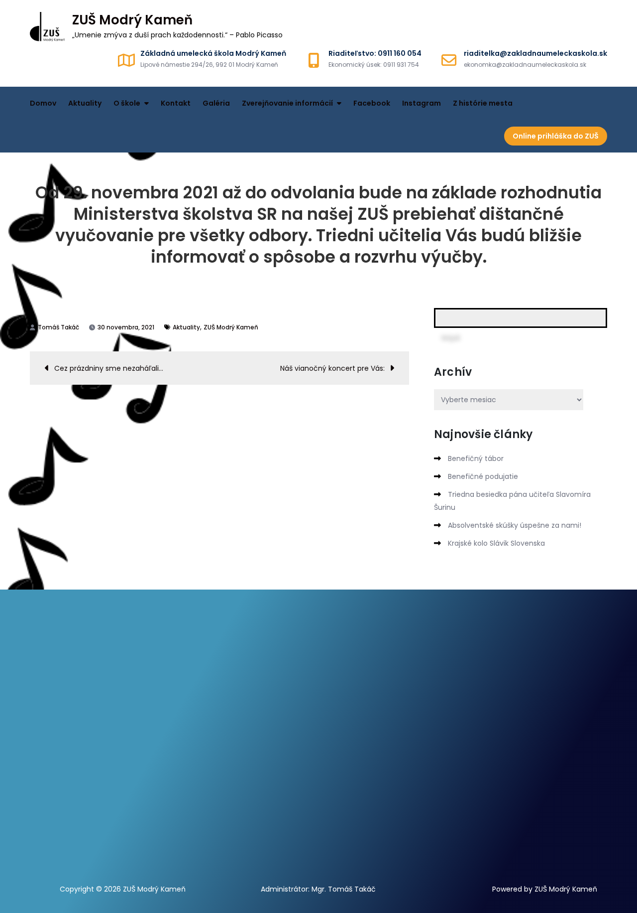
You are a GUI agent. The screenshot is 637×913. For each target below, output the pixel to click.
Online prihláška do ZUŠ (556, 136)
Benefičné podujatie (483, 476)
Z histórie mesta (483, 103)
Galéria (216, 103)
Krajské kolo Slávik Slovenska (496, 543)
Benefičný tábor (476, 458)
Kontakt (176, 103)
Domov (43, 103)
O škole (126, 103)
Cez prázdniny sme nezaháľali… (108, 368)
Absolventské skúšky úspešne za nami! (514, 525)
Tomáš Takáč (58, 327)
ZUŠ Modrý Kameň (132, 20)
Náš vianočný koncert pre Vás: (332, 368)
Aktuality (85, 103)
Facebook (371, 103)
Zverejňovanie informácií (287, 103)
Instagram (421, 103)
